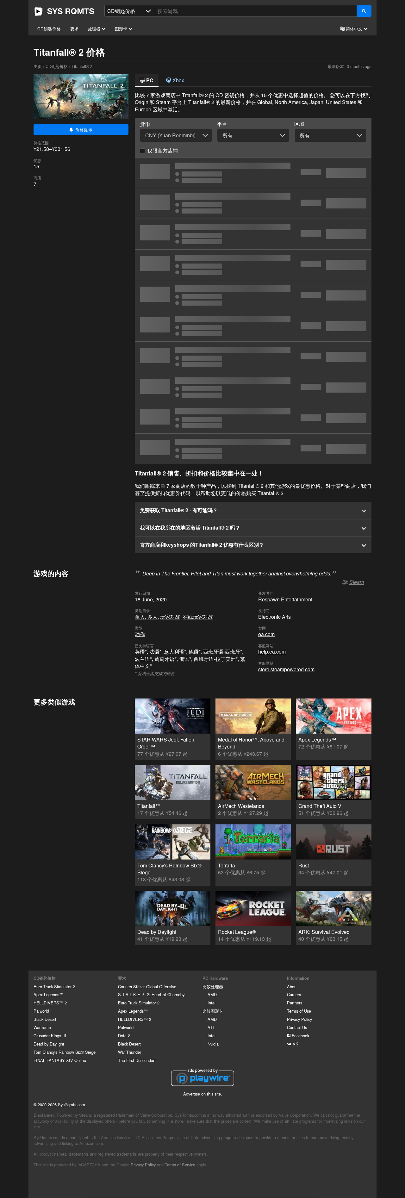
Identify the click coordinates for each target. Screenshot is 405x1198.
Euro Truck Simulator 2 (54, 987)
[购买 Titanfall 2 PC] (253, 295)
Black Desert (45, 1019)
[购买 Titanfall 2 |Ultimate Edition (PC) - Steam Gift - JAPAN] (253, 418)
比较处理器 (212, 987)
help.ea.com (272, 651)
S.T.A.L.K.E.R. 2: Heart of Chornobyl (151, 994)
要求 (74, 29)
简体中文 (354, 29)
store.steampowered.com (286, 669)
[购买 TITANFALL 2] (253, 173)
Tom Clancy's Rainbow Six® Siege (65, 1052)
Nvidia (213, 1044)
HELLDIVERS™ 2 (50, 1003)
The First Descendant (137, 1060)
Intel (211, 1003)
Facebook (299, 1036)
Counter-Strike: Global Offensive (147, 987)
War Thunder (129, 1052)
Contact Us (297, 1027)
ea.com (266, 634)
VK (294, 1044)
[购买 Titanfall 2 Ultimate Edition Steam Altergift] (253, 265)
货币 (145, 124)
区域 (299, 124)
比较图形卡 (212, 1011)
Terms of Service (180, 1165)
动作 (140, 634)
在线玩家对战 (198, 616)
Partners (294, 1003)
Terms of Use (299, 1011)
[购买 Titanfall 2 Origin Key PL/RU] (253, 326)
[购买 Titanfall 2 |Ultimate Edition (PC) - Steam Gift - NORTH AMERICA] (253, 387)
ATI (211, 1027)
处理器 (95, 29)
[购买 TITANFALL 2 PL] (253, 203)
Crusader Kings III (50, 1036)
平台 (222, 124)
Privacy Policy (299, 1019)
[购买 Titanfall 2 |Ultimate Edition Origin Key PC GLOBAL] (253, 357)
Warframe (42, 1027)
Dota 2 (124, 1036)
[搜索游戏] (364, 11)
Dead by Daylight (49, 1044)
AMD (212, 994)
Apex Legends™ (48, 994)
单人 (140, 616)
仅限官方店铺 (162, 150)
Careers (294, 994)
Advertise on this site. (202, 1094)
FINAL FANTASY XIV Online (60, 1060)
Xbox (177, 80)
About (292, 987)
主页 (64, 11)
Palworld (41, 1011)
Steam (356, 582)
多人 (152, 616)
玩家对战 (170, 616)
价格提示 (83, 130)
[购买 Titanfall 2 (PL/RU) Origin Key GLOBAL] (253, 234)
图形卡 (121, 29)
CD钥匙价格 (49, 29)
